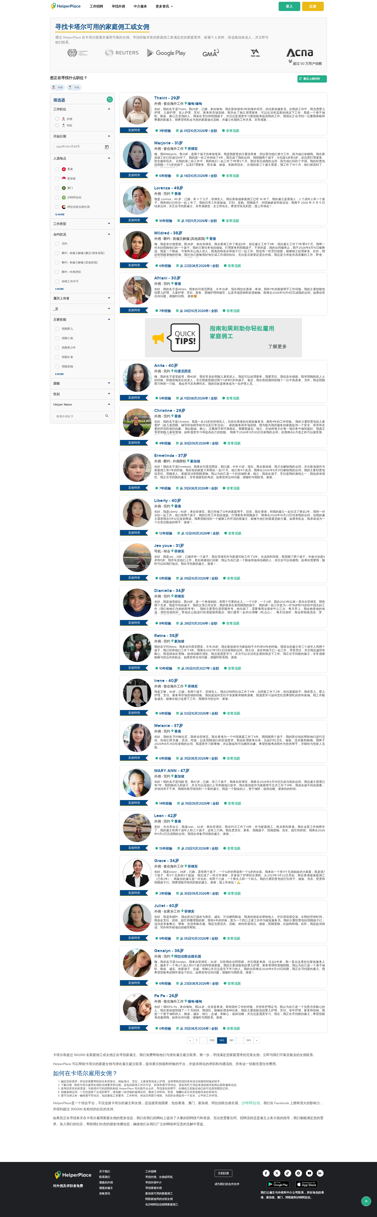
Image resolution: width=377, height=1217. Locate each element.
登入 (289, 6)
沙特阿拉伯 (251, 1103)
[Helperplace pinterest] (298, 1173)
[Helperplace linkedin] (320, 1173)
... (203, 1040)
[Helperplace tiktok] (287, 1173)
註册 (313, 6)
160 (222, 1040)
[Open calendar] (107, 147)
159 (212, 1040)
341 (248, 1040)
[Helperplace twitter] (277, 1173)
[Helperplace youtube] (309, 1173)
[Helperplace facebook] (266, 1173)
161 (232, 1040)
